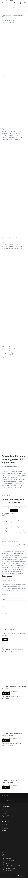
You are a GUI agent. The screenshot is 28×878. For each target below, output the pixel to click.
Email (3, 606)
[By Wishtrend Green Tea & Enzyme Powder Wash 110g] (14, 714)
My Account (5, 824)
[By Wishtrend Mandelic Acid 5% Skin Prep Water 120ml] (14, 667)
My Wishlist (5, 828)
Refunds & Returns (7, 814)
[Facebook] (2, 795)
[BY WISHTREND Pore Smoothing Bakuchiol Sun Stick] (14, 761)
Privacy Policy (12, 629)
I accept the (9, 629)
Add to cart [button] (6, 693)
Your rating (5, 594)
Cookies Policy (6, 841)
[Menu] (2, 2)
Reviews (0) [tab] (4, 515)
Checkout (4, 830)
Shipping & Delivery (7, 816)
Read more (6, 741)
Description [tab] (4, 514)
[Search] (14, 7)
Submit (5, 639)
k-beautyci (18, 2)
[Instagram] (4, 795)
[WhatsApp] (7, 795)
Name (3, 599)
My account (8, 800)
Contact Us (5, 812)
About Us (4, 810)
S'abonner (14, 510)
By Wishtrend (11, 513)
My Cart (4, 826)
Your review (5, 613)
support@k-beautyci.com (13, 865)
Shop (3, 800)
